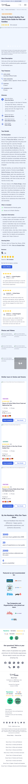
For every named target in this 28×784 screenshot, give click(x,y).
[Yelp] (18, 594)
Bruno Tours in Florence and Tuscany (14, 758)
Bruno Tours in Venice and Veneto (14, 760)
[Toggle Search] (19, 5)
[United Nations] (14, 619)
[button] (9, 25)
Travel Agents (8, 709)
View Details (20, 420)
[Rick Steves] (10, 580)
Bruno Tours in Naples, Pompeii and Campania (14, 763)
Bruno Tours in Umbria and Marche (14, 744)
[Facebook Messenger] (18, 663)
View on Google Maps (18, 245)
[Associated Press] (18, 580)
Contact (7, 716)
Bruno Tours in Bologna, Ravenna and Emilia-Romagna (14, 766)
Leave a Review (7, 266)
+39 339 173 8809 (14, 1)
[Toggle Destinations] (25, 5)
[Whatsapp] (14, 663)
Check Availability (7, 420)
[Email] (23, 663)
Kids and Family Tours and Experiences (14, 711)
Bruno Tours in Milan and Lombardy (14, 747)
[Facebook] (5, 663)
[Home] (7, 5)
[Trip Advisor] (10, 587)
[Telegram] (18, 667)
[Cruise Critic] (18, 587)
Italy (2, 9)
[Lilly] (10, 613)
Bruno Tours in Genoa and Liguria (14, 755)
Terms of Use (18, 735)
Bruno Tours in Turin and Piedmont (14, 742)
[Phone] (10, 667)
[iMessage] (14, 667)
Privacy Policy (10, 735)
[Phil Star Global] (10, 594)
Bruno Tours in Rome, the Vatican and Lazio (14, 752)
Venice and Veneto (10, 9)
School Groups (8, 713)
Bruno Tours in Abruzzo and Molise (14, 750)
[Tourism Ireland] (18, 613)
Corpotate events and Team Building (13, 714)
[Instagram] (10, 663)
